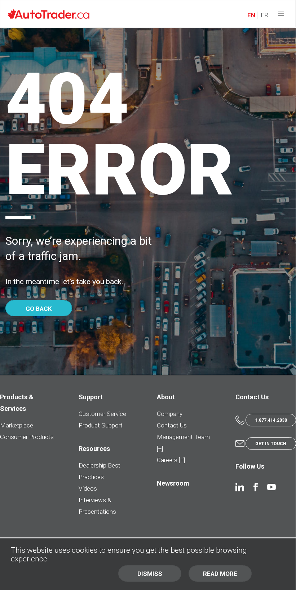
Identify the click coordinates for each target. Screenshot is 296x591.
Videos (88, 488)
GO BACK (39, 308)
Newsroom (173, 483)
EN (251, 15)
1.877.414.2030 (271, 420)
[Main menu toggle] (281, 13)
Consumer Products (27, 436)
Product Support (101, 425)
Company (169, 413)
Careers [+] (171, 460)
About (166, 397)
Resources (94, 448)
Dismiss (149, 573)
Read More (220, 573)
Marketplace (16, 425)
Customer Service (102, 413)
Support (91, 397)
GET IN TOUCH (270, 443)
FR (263, 15)
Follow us (249, 466)
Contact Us (172, 425)
